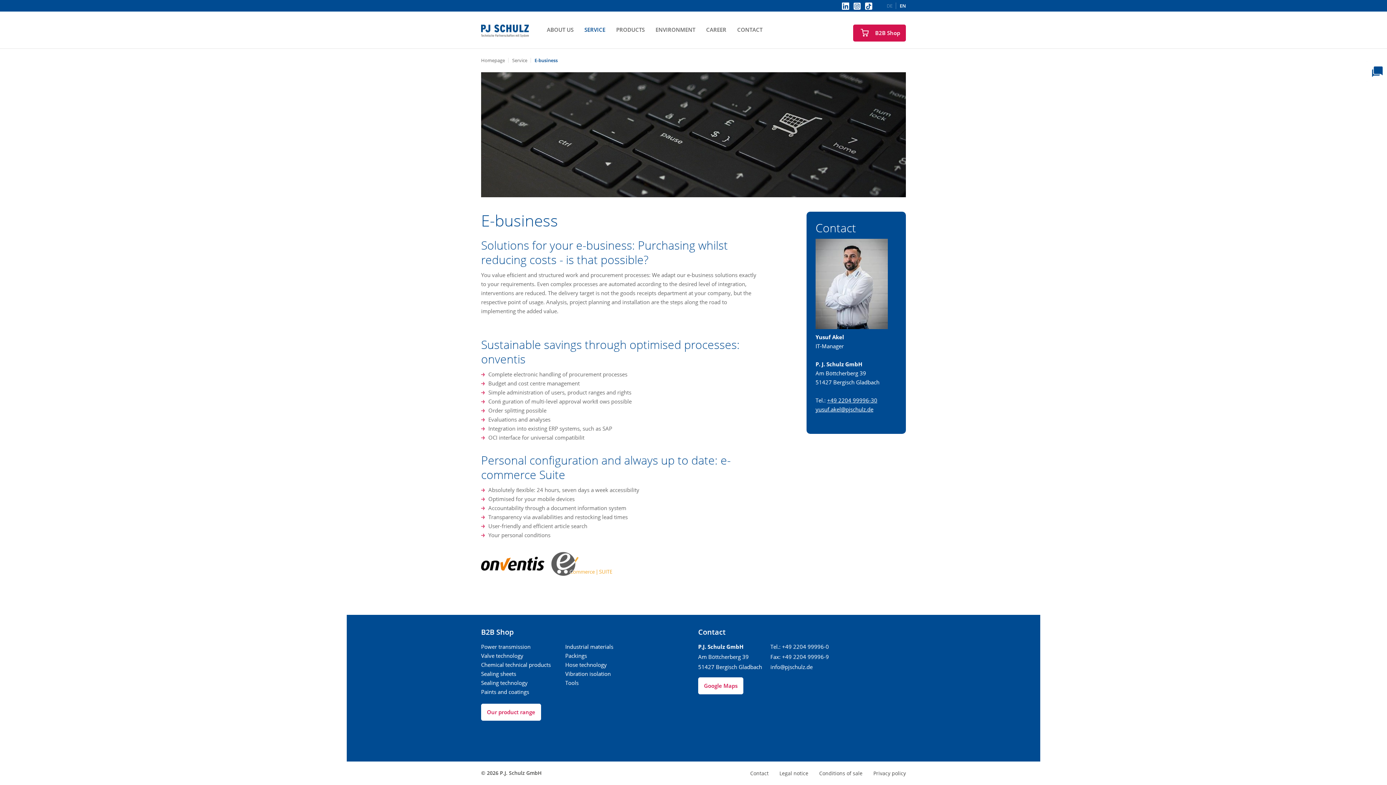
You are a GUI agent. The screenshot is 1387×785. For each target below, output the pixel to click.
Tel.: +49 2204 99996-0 (799, 646)
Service (594, 30)
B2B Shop (887, 32)
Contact (749, 30)
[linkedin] (845, 5)
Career (716, 30)
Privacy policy (889, 773)
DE (890, 6)
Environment (675, 30)
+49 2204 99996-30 (852, 400)
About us (560, 30)
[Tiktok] (868, 6)
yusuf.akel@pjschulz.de (844, 409)
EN (903, 6)
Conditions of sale (841, 773)
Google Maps (721, 685)
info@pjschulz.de (791, 666)
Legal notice (793, 773)
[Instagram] (857, 5)
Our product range (511, 712)
